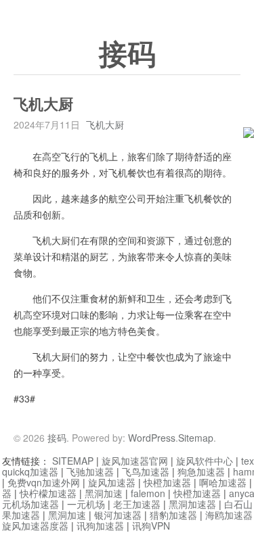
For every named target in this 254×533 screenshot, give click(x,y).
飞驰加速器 (90, 471)
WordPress (151, 437)
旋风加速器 (111, 482)
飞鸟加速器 (145, 471)
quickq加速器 (30, 471)
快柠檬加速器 (48, 493)
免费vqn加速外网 (43, 482)
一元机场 (86, 504)
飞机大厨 (105, 124)
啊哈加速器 (223, 482)
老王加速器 (137, 504)
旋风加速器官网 (135, 460)
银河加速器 (118, 515)
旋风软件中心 (204, 460)
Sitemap (195, 437)
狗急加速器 (201, 471)
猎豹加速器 (173, 515)
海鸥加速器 (229, 515)
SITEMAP (72, 460)
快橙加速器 (167, 482)
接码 (127, 54)
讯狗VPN (151, 525)
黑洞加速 (104, 493)
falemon (148, 493)
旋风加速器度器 (35, 525)
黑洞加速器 (192, 504)
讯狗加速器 (100, 525)
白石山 (238, 504)
